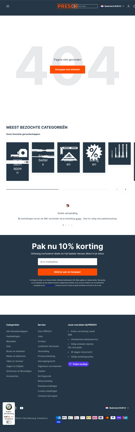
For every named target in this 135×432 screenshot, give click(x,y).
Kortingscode (44, 376)
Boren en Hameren (15, 351)
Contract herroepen (47, 396)
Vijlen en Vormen (14, 361)
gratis (78, 218)
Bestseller (11, 341)
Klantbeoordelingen (47, 386)
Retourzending (45, 381)
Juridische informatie (48, 346)
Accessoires (12, 376)
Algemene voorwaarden (50, 366)
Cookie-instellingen (47, 391)
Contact (42, 341)
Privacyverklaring (46, 356)
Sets (8, 346)
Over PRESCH (45, 331)
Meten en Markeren (16, 356)
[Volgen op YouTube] (21, 408)
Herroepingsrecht (46, 361)
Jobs (40, 336)
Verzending (43, 351)
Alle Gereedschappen (17, 331)
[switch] (8, 422)
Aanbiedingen (13, 336)
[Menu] (13, 403)
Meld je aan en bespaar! (67, 272)
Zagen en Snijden (14, 366)
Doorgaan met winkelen (67, 69)
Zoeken (41, 371)
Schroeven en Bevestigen (19, 371)
